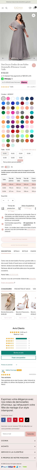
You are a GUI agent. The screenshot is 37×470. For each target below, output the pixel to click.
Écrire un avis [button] (18, 353)
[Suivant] (34, 58)
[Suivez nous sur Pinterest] (15, 420)
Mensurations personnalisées (12, 161)
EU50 (5, 153)
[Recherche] (6, 8)
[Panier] (34, 8)
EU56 (28, 153)
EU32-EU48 (14, 275)
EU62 (20, 158)
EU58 (5, 158)
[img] (5, 375)
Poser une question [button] (18, 357)
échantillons (31, 229)
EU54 (20, 153)
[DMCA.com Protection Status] (25, 467)
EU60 (13, 158)
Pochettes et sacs (22, 289)
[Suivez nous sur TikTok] (27, 420)
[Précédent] (3, 58)
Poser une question (7, 283)
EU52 (12, 153)
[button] (10, 338)
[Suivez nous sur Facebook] (3, 420)
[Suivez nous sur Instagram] (9, 420)
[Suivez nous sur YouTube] (21, 420)
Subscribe (30, 434)
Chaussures (6, 289)
